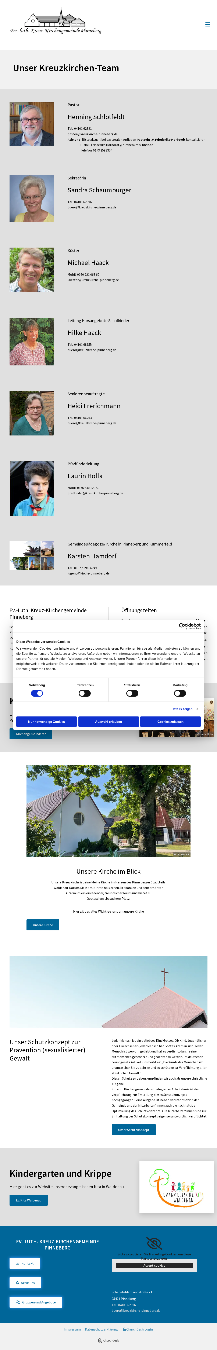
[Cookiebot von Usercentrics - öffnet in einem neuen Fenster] (182, 626)
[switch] (85, 693)
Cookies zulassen (170, 721)
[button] (162, 25)
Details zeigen (181, 709)
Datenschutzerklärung (101, 1329)
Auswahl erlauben (108, 721)
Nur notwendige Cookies (46, 721)
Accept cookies (154, 1265)
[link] (154, 1243)
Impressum (72, 1329)
